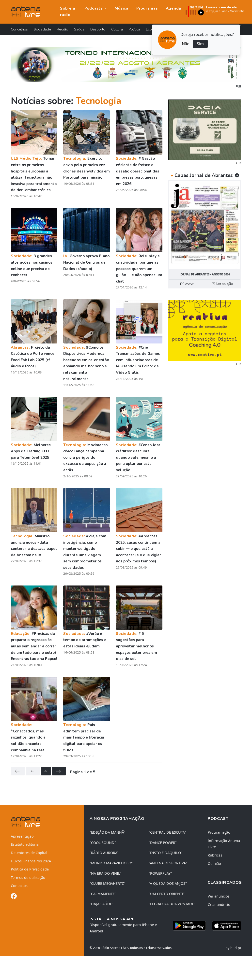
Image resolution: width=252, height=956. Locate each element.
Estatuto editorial (25, 844)
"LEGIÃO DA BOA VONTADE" (172, 903)
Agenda (173, 8)
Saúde (79, 29)
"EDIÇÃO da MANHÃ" (107, 832)
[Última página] (59, 771)
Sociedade (42, 29)
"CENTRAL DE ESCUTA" (167, 832)
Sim (200, 43)
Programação (219, 832)
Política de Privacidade (30, 869)
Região (62, 29)
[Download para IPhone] (226, 925)
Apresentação (22, 836)
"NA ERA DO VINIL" (105, 873)
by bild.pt (233, 947)
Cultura (117, 29)
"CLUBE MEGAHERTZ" (107, 883)
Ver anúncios (219, 896)
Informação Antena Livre (224, 843)
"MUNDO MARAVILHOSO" (111, 863)
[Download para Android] (189, 925)
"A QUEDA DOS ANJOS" (168, 883)
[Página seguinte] (46, 771)
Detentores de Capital (29, 852)
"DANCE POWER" (163, 842)
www (189, 283)
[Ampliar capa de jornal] (204, 225)
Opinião (214, 863)
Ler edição (224, 283)
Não (185, 43)
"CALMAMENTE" (103, 893)
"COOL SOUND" (103, 842)
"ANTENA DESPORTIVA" (168, 863)
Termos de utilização (28, 877)
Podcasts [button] (94, 8)
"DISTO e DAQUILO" (165, 852)
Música (121, 8)
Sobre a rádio (67, 11)
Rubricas (215, 855)
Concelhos (19, 29)
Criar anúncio (219, 904)
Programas (147, 8)
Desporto (97, 29)
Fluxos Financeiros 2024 (31, 861)
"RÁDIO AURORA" (104, 852)
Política (134, 29)
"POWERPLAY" (160, 873)
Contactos (19, 885)
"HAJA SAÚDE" (101, 903)
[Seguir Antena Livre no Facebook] (14, 897)
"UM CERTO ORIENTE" (167, 893)
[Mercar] (204, 129)
